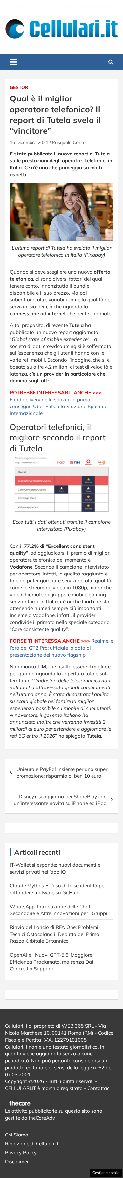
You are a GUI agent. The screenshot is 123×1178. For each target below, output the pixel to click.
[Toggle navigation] (13, 62)
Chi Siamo (16, 1135)
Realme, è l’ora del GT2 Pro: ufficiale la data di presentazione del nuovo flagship (61, 648)
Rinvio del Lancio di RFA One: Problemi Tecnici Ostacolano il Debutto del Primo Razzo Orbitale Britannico (54, 934)
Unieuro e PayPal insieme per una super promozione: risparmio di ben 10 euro (61, 772)
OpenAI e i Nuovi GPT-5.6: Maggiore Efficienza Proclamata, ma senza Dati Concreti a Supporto (52, 962)
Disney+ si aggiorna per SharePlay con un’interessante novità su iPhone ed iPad (60, 799)
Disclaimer (17, 1161)
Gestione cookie (105, 1172)
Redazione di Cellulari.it (31, 1143)
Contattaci (99, 1088)
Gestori (20, 87)
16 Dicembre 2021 (29, 142)
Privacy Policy (21, 1152)
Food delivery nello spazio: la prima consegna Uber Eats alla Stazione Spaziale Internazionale (58, 406)
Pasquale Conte (69, 142)
